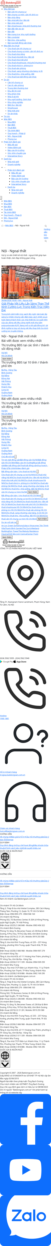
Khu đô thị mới (14, 91)
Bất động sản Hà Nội (29, 460)
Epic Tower (14, 531)
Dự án (6, 79)
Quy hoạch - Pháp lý (16, 133)
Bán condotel (13, 37)
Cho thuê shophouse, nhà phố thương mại (27, 62)
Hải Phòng (6, 381)
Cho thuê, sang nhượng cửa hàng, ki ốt (25, 71)
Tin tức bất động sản (10, 460)
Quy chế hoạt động (24, 845)
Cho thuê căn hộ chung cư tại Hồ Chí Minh (20, 498)
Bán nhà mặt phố (15, 23)
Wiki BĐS (8, 119)
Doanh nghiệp (14, 164)
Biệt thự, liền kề (14, 105)
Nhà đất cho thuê (11, 45)
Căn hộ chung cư (15, 82)
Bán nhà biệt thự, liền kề (18, 20)
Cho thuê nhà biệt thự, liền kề (21, 57)
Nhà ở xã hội (13, 96)
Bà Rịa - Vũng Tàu (9, 370)
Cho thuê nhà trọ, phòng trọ (20, 65)
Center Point (32, 534)
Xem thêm (7, 358)
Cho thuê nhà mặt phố (18, 60)
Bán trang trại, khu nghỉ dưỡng (21, 34)
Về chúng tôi (5, 837)
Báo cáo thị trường (16, 150)
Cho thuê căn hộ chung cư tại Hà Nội (17, 474)
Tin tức (7, 116)
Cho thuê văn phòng (17, 68)
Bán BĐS (11, 125)
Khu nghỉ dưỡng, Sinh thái (19, 99)
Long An (5, 389)
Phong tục (12, 139)
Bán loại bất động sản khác (20, 43)
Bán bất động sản (12, 465)
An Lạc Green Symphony (12, 525)
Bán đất (11, 31)
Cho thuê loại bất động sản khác (22, 77)
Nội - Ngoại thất (15, 136)
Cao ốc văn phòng (16, 85)
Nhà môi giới (13, 161)
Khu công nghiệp (15, 102)
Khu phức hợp (14, 93)
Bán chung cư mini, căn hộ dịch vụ (23, 14)
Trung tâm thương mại (18, 88)
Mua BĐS (12, 122)
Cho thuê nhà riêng (16, 54)
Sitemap (9, 839)
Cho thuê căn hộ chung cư (19, 48)
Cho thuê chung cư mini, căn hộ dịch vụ (25, 51)
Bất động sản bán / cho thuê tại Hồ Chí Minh (21, 495)
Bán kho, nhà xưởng (17, 40)
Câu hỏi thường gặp (35, 837)
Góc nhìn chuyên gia (17, 153)
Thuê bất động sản (28, 465)
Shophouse (13, 108)
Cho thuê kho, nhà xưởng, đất (21, 74)
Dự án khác (13, 113)
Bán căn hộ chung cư (17, 11)
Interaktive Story (15, 156)
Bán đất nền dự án (16, 28)
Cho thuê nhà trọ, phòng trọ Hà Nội (20, 483)
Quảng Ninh (6, 395)
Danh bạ (7, 159)
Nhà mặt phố (13, 110)
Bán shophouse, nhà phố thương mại (24, 26)
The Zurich (27, 528)
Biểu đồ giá (13, 144)
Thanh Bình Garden (14, 528)
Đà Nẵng (5, 375)
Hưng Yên (5, 384)
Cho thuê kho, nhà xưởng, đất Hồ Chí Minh (25, 515)
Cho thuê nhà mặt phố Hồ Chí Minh (28, 504)
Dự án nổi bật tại (8, 522)
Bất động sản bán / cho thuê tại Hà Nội (19, 471)
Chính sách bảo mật (14, 848)
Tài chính (12, 468)
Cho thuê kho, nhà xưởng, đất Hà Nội (24, 489)
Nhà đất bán (9, 9)
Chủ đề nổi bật (7, 456)
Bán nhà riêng (14, 17)
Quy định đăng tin (8, 845)
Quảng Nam (6, 392)
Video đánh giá (14, 147)
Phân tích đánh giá (12, 142)
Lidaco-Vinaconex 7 (31, 525)
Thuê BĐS (12, 127)
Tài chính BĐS (14, 130)
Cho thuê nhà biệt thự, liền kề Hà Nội (29, 477)
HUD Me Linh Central (17, 534)
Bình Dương (6, 372)
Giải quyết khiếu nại (32, 848)
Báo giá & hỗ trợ (18, 837)
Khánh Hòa (6, 387)
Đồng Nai (5, 378)
